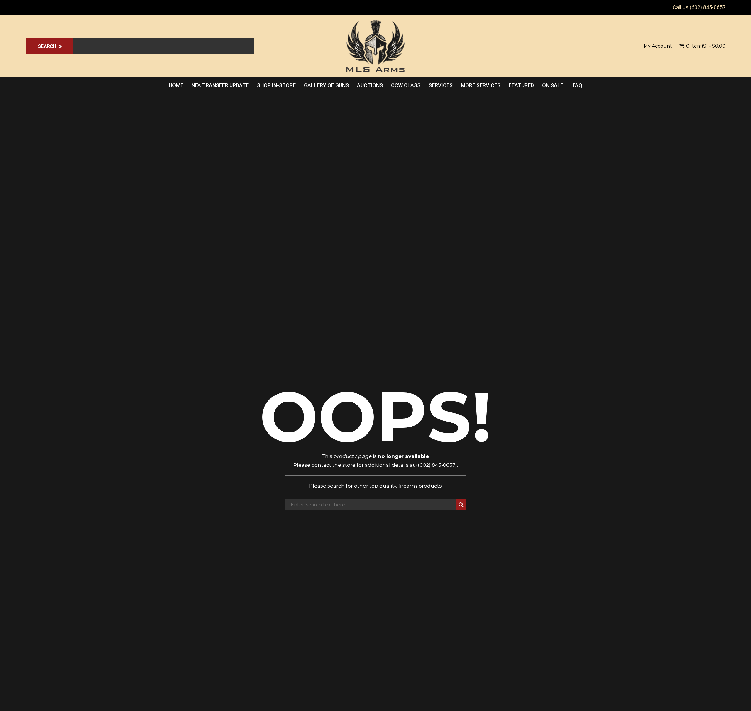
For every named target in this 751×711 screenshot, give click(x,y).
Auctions (370, 85)
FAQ (577, 85)
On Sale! (553, 85)
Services (441, 85)
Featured (521, 85)
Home (176, 85)
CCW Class (405, 85)
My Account (658, 46)
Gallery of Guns (326, 85)
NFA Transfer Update (220, 85)
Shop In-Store (276, 85)
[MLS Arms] (375, 46)
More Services (480, 85)
